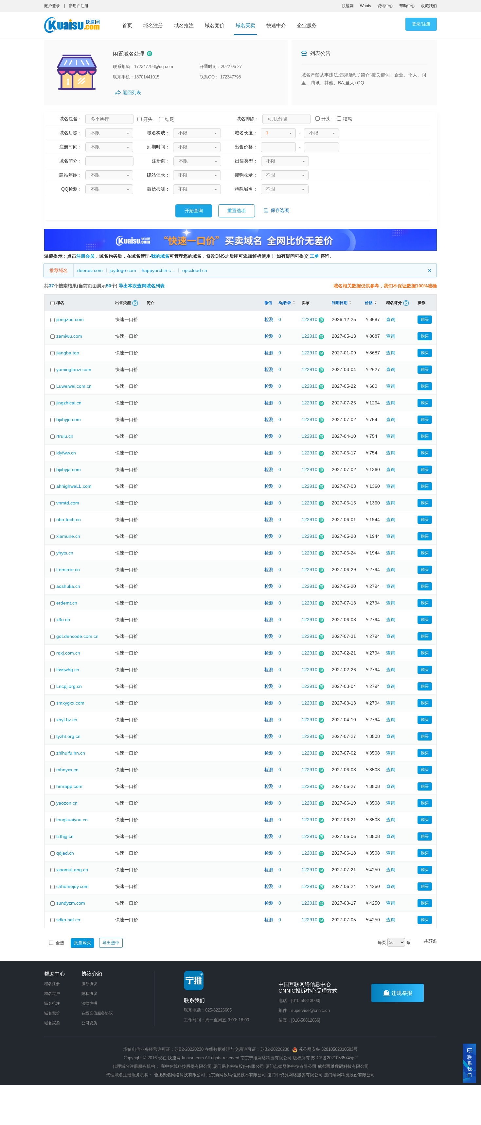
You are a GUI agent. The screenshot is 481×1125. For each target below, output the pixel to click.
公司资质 (89, 1023)
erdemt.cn (66, 602)
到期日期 (339, 302)
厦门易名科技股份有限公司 (239, 1066)
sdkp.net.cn (68, 919)
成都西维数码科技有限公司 (343, 1066)
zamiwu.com (69, 336)
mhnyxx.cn (67, 769)
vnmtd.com (67, 502)
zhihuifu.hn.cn (70, 753)
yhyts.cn (64, 552)
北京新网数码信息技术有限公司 (236, 1074)
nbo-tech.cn (68, 519)
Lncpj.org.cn (69, 686)
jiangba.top (67, 352)
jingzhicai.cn (68, 402)
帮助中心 (407, 6)
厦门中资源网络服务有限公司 (295, 1074)
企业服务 (307, 25)
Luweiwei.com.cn (74, 386)
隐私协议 (89, 993)
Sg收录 (284, 302)
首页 (127, 25)
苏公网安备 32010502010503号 (327, 1049)
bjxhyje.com (68, 419)
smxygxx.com (70, 703)
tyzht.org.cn (68, 736)
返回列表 (132, 92)
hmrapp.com (69, 786)
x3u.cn (63, 619)
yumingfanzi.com (73, 369)
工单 (314, 256)
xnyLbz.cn (66, 719)
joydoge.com (123, 270)
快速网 (348, 6)
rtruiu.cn (64, 436)
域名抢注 (184, 25)
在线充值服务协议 (97, 1013)
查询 (390, 319)
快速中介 (276, 25)
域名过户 (52, 993)
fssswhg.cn (67, 669)
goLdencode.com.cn (77, 636)
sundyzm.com (70, 903)
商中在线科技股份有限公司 (186, 1066)
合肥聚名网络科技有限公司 (179, 1074)
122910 (309, 319)
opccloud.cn (194, 270)
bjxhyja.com (68, 469)
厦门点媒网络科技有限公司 (290, 1066)
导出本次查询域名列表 (142, 285)
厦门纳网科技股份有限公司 (349, 1074)
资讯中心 (385, 6)
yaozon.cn (67, 803)
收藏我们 (429, 6)
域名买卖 (245, 25)
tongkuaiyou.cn (72, 819)
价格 (369, 302)
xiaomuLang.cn (72, 869)
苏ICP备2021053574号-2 (334, 1057)
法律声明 (89, 1003)
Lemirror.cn (68, 569)
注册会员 (85, 256)
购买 (425, 319)
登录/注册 (421, 24)
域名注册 (153, 25)
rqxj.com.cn (68, 653)
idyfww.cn (66, 452)
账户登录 (52, 6)
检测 (269, 319)
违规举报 (401, 993)
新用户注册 (78, 6)
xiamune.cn (68, 536)
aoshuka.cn (68, 586)
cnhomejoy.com (72, 886)
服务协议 (89, 983)
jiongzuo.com (70, 319)
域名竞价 (214, 25)
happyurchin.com (159, 270)
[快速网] (74, 26)
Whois (365, 6)
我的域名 (160, 256)
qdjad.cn (65, 853)
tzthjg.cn (65, 836)
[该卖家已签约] (149, 54)
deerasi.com (90, 270)
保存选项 (279, 210)
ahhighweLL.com (74, 486)
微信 (268, 302)
